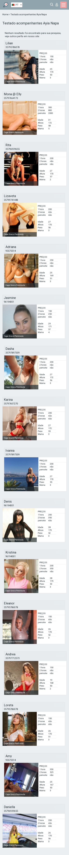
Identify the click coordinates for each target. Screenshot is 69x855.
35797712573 (12, 658)
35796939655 (12, 149)
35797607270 (11, 403)
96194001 (9, 301)
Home (5, 14)
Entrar (57, 4)
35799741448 (11, 200)
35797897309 (12, 352)
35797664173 (11, 98)
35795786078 (12, 47)
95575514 (10, 250)
